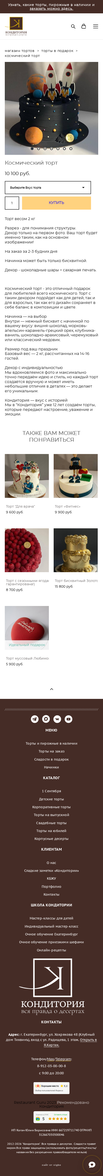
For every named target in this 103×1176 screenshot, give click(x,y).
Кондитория (51, 1106)
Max (50, 1059)
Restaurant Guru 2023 (35, 1103)
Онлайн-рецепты (51, 950)
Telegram (63, 1059)
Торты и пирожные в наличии (51, 743)
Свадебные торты (51, 823)
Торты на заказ (51, 751)
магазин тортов (20, 51)
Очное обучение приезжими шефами (51, 942)
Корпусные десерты (51, 839)
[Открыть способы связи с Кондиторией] (92, 1164)
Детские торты (51, 799)
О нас (51, 863)
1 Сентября (51, 791)
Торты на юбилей (51, 831)
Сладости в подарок (51, 759)
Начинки (51, 767)
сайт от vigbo (51, 1165)
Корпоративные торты (51, 807)
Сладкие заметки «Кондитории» (51, 870)
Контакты (52, 894)
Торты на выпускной (51, 815)
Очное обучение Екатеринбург (51, 934)
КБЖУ (51, 878)
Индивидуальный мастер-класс (52, 926)
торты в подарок (57, 51)
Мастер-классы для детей (52, 918)
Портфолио (51, 886)
